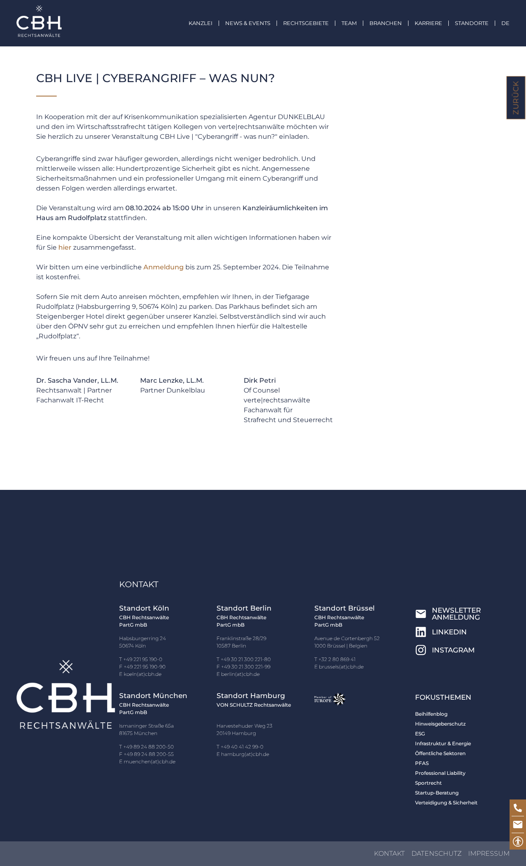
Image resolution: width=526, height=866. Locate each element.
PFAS (422, 763)
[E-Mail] (518, 824)
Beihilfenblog (431, 714)
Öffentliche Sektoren (440, 753)
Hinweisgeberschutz (440, 724)
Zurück (516, 98)
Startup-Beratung (437, 793)
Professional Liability (440, 773)
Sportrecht (428, 783)
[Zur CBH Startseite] (39, 21)
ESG (420, 733)
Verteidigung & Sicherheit (446, 802)
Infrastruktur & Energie (443, 743)
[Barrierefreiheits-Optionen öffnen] (518, 841)
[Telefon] (518, 808)
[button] (254, 23)
